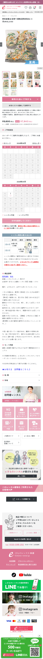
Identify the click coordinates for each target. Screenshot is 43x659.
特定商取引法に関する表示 (27, 564)
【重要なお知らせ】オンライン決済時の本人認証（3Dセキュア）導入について (21, 2)
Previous (1, 44)
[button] (39, 635)
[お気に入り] (26, 7)
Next (42, 44)
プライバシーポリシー (26, 561)
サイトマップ (10, 564)
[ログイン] (30, 7)
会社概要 (12, 561)
